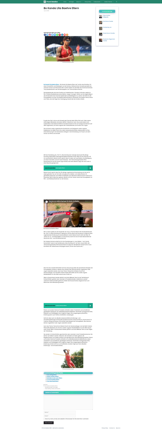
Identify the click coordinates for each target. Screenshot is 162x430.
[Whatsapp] (57, 35)
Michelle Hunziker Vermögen (51, 387)
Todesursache (97, 1)
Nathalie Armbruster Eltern (54, 378)
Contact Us (112, 428)
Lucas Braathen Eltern (53, 379)
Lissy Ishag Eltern (52, 375)
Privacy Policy (88, 1)
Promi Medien (52, 2)
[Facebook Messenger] (55, 35)
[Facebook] (45, 35)
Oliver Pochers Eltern (53, 376)
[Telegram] (47, 35)
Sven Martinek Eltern (52, 381)
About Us (78, 1)
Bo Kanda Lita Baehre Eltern (51, 84)
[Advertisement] (68, 22)
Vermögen (71, 1)
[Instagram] (50, 35)
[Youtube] (65, 35)
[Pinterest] (60, 35)
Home (64, 1)
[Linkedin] (62, 35)
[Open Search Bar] (116, 1)
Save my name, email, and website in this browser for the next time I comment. (67, 419)
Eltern (46, 384)
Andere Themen (108, 1)
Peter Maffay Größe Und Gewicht (52, 388)
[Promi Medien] (45, 1)
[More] (67, 35)
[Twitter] (52, 35)
